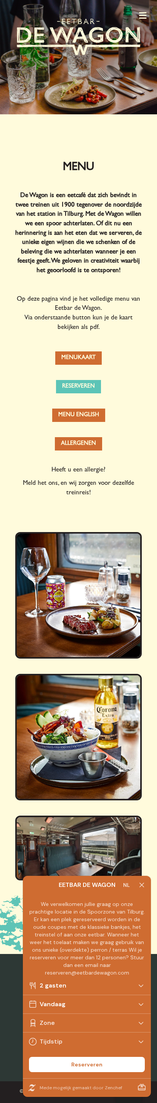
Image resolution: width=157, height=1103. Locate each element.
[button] (78, 358)
